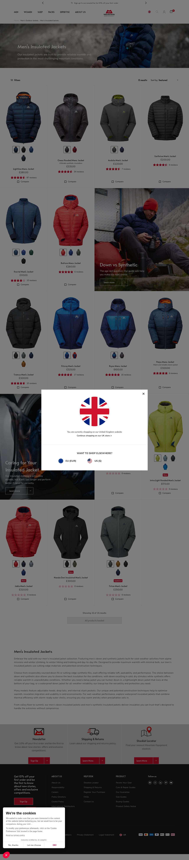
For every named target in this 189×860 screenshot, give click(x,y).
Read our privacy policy (15, 835)
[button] (6, 855)
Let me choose (34, 845)
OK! (55, 845)
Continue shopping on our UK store (93, 435)
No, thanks (13, 845)
